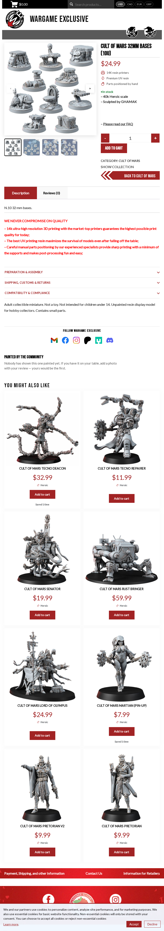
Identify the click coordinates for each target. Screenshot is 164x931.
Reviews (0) (51, 193)
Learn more (10, 924)
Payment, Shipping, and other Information (34, 873)
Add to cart (114, 148)
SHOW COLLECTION (117, 167)
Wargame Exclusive (59, 19)
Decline (152, 924)
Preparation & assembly (23, 272)
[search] (71, 4)
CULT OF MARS (129, 161)
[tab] (20, 193)
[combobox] (91, 4)
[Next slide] (90, 88)
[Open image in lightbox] (50, 89)
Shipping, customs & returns (27, 282)
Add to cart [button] (42, 494)
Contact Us (94, 873)
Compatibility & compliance (27, 293)
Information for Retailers (141, 873)
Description (20, 193)
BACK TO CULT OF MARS (139, 176)
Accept (134, 924)
